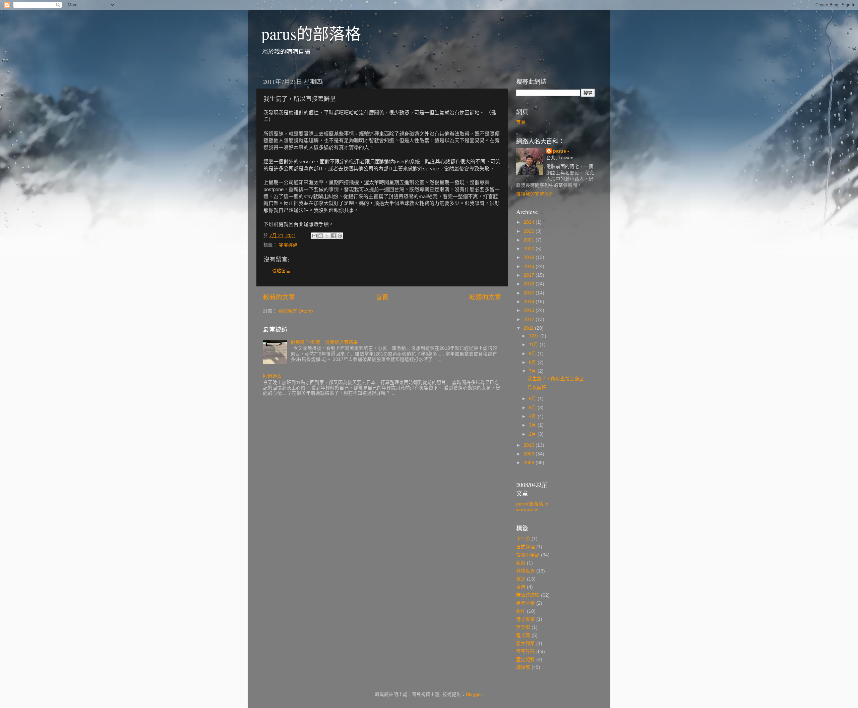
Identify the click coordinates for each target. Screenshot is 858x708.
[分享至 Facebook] (333, 235)
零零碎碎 (288, 245)
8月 (533, 362)
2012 (530, 319)
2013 (530, 310)
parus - (561, 151)
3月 (533, 425)
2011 (529, 328)
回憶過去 (272, 376)
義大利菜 (525, 643)
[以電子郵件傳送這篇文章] (314, 235)
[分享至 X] (327, 235)
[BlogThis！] (320, 235)
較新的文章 (279, 297)
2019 (530, 257)
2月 (533, 434)
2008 (530, 462)
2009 (530, 453)
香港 (521, 587)
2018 (530, 266)
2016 (530, 283)
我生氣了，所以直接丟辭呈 (556, 378)
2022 (530, 231)
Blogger (474, 694)
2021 (530, 239)
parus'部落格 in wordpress (532, 506)
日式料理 (525, 546)
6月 (533, 398)
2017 (530, 275)
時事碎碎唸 (528, 595)
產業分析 (525, 603)
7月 (533, 371)
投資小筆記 (528, 554)
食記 (521, 579)
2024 (530, 222)
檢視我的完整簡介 (535, 194)
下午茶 (523, 538)
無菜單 (523, 627)
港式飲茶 (525, 619)
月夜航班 (537, 387)
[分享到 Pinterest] (339, 235)
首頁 (382, 297)
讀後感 (523, 667)
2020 (530, 248)
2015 (530, 292)
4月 (533, 416)
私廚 (521, 562)
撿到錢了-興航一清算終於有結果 (324, 342)
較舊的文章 (485, 297)
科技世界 (525, 571)
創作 (521, 611)
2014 (530, 301)
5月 (533, 407)
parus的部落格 (311, 33)
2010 (530, 445)
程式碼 (523, 635)
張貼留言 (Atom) (296, 311)
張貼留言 (281, 270)
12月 (534, 335)
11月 (534, 344)
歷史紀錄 (525, 659)
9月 (533, 353)
